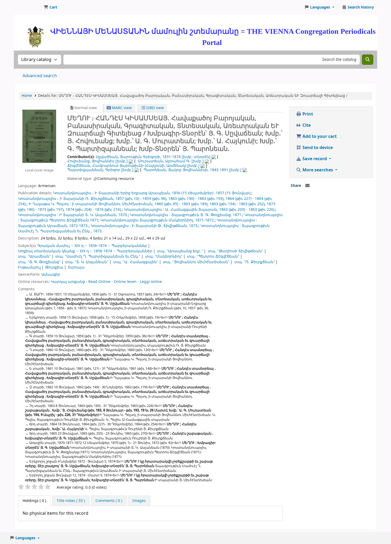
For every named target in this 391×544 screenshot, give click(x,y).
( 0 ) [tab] (34, 501)
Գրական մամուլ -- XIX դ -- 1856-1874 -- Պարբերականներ (92, 246)
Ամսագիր (50, 274)
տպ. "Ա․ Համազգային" (135, 262)
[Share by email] (307, 185)
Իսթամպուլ (29, 267)
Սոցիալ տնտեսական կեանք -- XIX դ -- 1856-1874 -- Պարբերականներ (85, 251)
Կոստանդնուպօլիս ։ (73, 193)
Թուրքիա (54, 267)
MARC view (121, 108)
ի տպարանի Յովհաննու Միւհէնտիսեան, (112, 204)
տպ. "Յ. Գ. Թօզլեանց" (39, 262)
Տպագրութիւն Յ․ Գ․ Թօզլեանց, (201, 215)
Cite (306, 125)
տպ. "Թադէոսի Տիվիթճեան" (235, 251)
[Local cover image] (39, 136)
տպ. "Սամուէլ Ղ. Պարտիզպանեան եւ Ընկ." (97, 256)
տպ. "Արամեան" (34, 256)
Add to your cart (319, 136)
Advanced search (40, 76)
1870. (123, 215)
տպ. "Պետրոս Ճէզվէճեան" (213, 256)
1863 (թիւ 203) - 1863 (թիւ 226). (247, 209)
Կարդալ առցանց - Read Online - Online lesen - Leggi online (106, 282)
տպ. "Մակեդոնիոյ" (163, 256)
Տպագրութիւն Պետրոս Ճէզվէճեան (54, 220)
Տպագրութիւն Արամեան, (43, 226)
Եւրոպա (76, 267)
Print (307, 114)
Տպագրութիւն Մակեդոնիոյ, (167, 220)
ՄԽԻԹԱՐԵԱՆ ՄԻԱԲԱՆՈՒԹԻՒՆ (28, 7)
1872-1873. (79, 226)
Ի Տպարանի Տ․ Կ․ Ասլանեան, (88, 215)
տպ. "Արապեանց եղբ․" (180, 251)
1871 (94, 220)
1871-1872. (205, 220)
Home (27, 95)
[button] (50, 7)
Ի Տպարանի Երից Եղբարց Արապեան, (133, 193)
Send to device (317, 148)
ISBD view (154, 108)
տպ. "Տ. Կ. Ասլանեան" (87, 262)
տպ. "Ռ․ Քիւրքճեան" (254, 262)
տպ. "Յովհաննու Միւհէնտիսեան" (196, 262)
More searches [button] (317, 170)
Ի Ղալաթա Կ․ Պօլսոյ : (50, 204)
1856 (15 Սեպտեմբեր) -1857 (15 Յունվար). (211, 193)
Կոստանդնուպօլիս (120, 220)
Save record (314, 159)
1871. (237, 215)
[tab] (70, 501)
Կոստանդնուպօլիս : (144, 209)
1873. (193, 226)
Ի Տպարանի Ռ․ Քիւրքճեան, (87, 198)
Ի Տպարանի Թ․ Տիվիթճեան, (160, 226)
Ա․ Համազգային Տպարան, (191, 209)
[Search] (367, 60)
